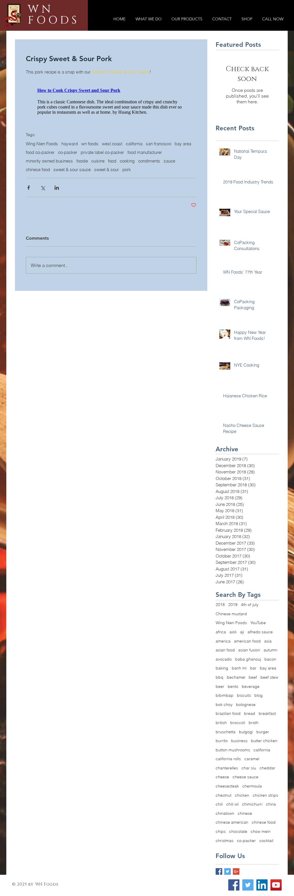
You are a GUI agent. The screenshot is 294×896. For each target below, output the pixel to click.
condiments (149, 181)
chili (219, 804)
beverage (251, 686)
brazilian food (228, 713)
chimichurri (252, 804)
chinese (245, 813)
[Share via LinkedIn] (56, 207)
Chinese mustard (231, 613)
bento (233, 686)
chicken (242, 795)
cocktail (266, 840)
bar (253, 668)
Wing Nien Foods (42, 164)
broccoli (237, 722)
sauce (169, 181)
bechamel (236, 677)
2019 (232, 604)
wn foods (89, 164)
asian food (225, 650)
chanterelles (227, 768)
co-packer (67, 172)
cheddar (267, 768)
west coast (112, 164)
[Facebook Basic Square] (219, 871)
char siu (248, 768)
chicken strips (265, 795)
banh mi (239, 668)
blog (258, 695)
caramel (251, 758)
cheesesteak (227, 786)
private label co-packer (102, 172)
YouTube (258, 622)
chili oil (232, 804)
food (112, 181)
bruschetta (225, 731)
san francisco (158, 164)
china (271, 804)
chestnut (223, 795)
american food (247, 641)
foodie (82, 181)
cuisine (98, 181)
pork (126, 189)
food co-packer (40, 172)
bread (249, 713)
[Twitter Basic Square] (227, 871)
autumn (270, 650)
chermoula (252, 786)
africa (221, 631)
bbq (219, 677)
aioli (233, 631)
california (134, 164)
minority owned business (49, 181)
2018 (220, 604)
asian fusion (249, 650)
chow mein (260, 831)
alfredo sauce (260, 631)
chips (221, 831)
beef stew (269, 677)
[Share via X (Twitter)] (42, 207)
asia (268, 641)
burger (262, 731)
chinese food (38, 189)
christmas (224, 840)
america (223, 641)
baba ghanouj (248, 659)
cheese (222, 776)
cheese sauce (245, 776)
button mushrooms (233, 749)
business (239, 740)
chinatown (225, 813)
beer (220, 686)
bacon (270, 659)
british (221, 722)
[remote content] (111, 111)
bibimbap (224, 695)
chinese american (232, 822)
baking (222, 668)
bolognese (246, 704)
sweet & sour (106, 189)
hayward (69, 164)
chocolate (238, 831)
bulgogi (246, 731)
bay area (183, 164)
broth (253, 722)
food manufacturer (144, 172)
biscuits (244, 695)
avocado (224, 659)
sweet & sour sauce (72, 189)
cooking (127, 181)
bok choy (224, 704)
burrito (222, 740)
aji (242, 631)
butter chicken (264, 740)
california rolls (228, 758)
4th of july (249, 604)
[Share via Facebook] (28, 207)
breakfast (267, 713)
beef (253, 677)
